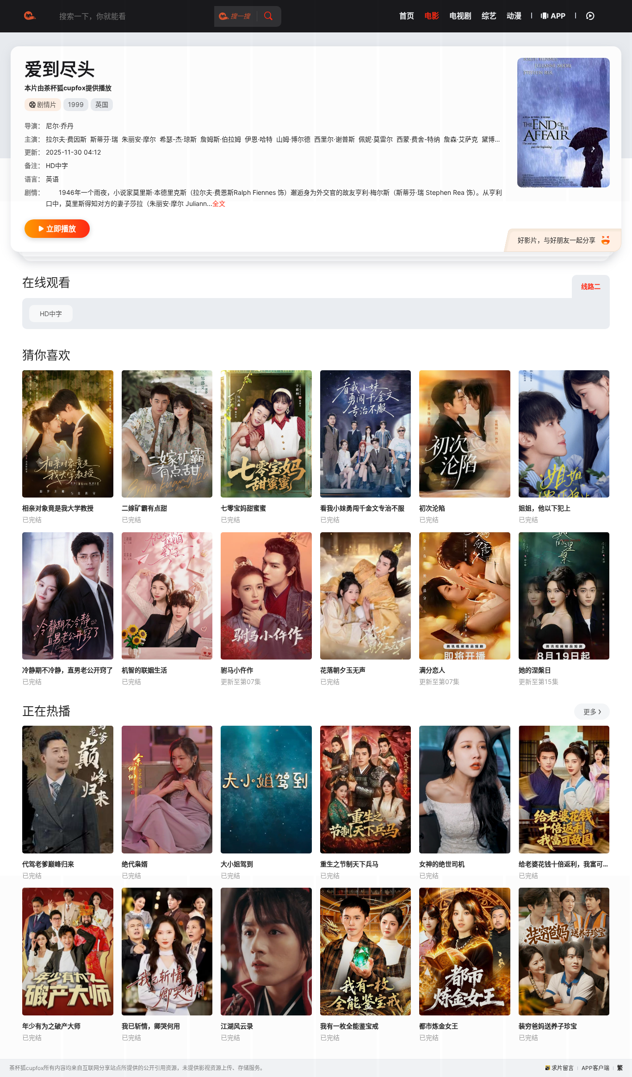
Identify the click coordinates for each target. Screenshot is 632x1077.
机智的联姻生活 (144, 670)
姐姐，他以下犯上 (544, 508)
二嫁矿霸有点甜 (144, 508)
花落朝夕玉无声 (343, 670)
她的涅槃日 (535, 670)
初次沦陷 (432, 508)
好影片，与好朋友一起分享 (556, 240)
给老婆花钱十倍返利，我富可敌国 (564, 864)
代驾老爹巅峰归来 (48, 864)
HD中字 (51, 313)
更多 (589, 712)
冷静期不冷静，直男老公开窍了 (67, 670)
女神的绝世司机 (442, 864)
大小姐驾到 (237, 864)
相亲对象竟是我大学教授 (57, 508)
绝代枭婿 (135, 864)
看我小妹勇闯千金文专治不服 (362, 508)
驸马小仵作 (237, 670)
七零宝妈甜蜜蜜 (243, 508)
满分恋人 (432, 670)
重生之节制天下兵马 (349, 864)
